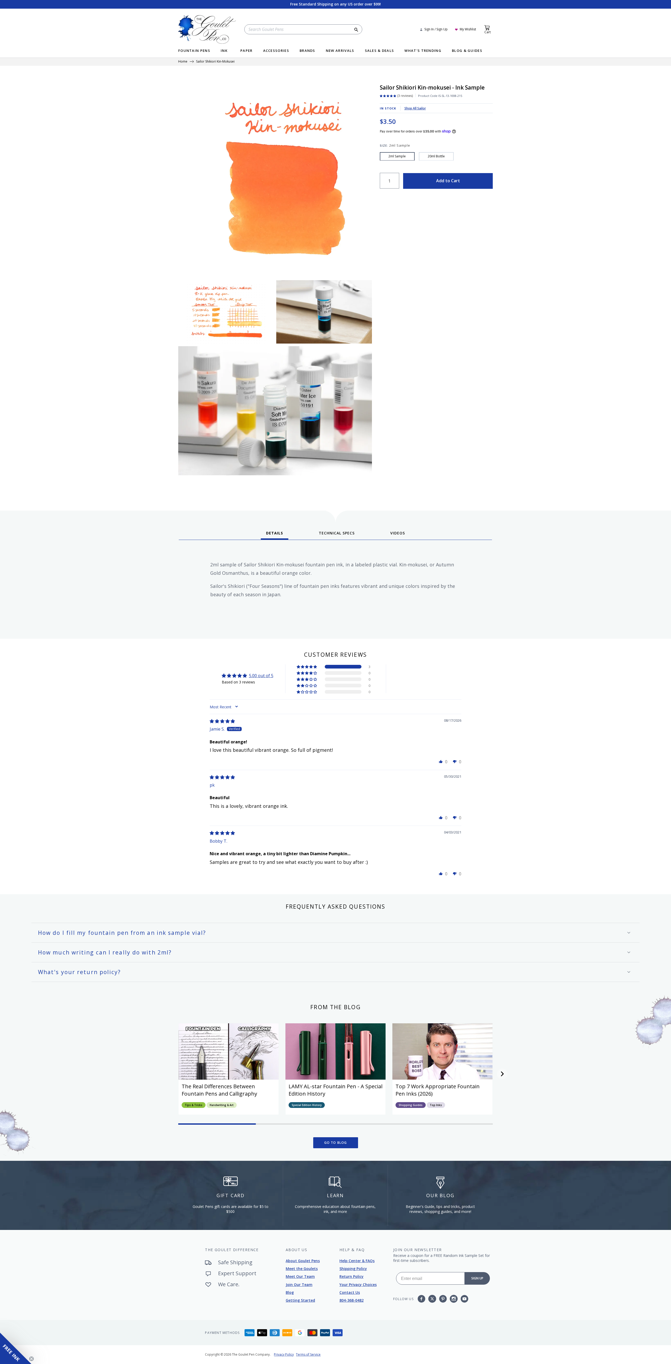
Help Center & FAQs (357, 1260)
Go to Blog (335, 1142)
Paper (246, 51)
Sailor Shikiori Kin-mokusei (215, 62)
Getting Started (300, 1300)
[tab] (274, 535)
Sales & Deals (379, 51)
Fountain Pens (194, 51)
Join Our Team (299, 1284)
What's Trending (422, 51)
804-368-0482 (351, 1300)
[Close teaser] (31, 1358)
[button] (307, 667)
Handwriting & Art (222, 1105)
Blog (290, 1292)
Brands (307, 51)
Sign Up (477, 1278)
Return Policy (351, 1276)
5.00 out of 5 (261, 675)
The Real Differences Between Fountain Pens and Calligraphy (219, 1090)
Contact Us (349, 1292)
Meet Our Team (300, 1276)
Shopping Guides (411, 1105)
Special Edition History (307, 1105)
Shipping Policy (353, 1268)
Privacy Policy (284, 1354)
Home (182, 62)
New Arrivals (340, 51)
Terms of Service (308, 1354)
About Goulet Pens (303, 1260)
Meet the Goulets (302, 1268)
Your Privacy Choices (358, 1284)
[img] (222, 721)
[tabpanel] (335, 587)
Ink (224, 51)
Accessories (276, 51)
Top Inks (436, 1105)
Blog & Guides (467, 51)
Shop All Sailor (415, 108)
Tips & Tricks (193, 1105)
